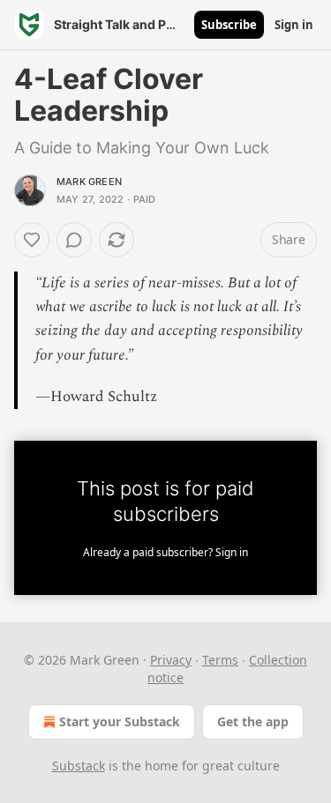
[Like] (31, 239)
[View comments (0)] (74, 239)
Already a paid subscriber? (165, 552)
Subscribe (229, 25)
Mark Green (89, 181)
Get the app (253, 721)
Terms (220, 659)
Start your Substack (119, 721)
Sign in (294, 25)
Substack (78, 765)
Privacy (171, 659)
